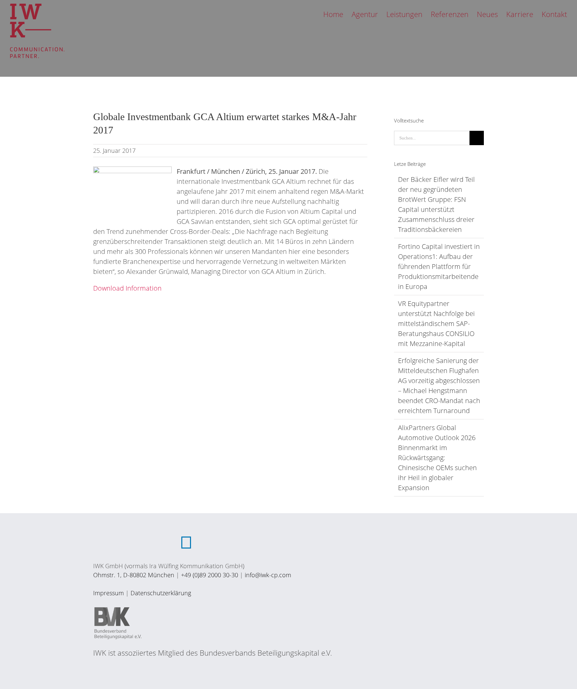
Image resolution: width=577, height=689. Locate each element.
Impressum (108, 593)
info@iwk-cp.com (268, 575)
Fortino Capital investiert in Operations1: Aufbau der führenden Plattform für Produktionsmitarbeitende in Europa (439, 266)
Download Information (127, 288)
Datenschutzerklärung (161, 593)
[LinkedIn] (186, 543)
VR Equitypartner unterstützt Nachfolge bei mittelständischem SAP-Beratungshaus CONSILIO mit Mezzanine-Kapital (436, 323)
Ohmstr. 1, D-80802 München (133, 575)
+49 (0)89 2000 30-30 (209, 575)
